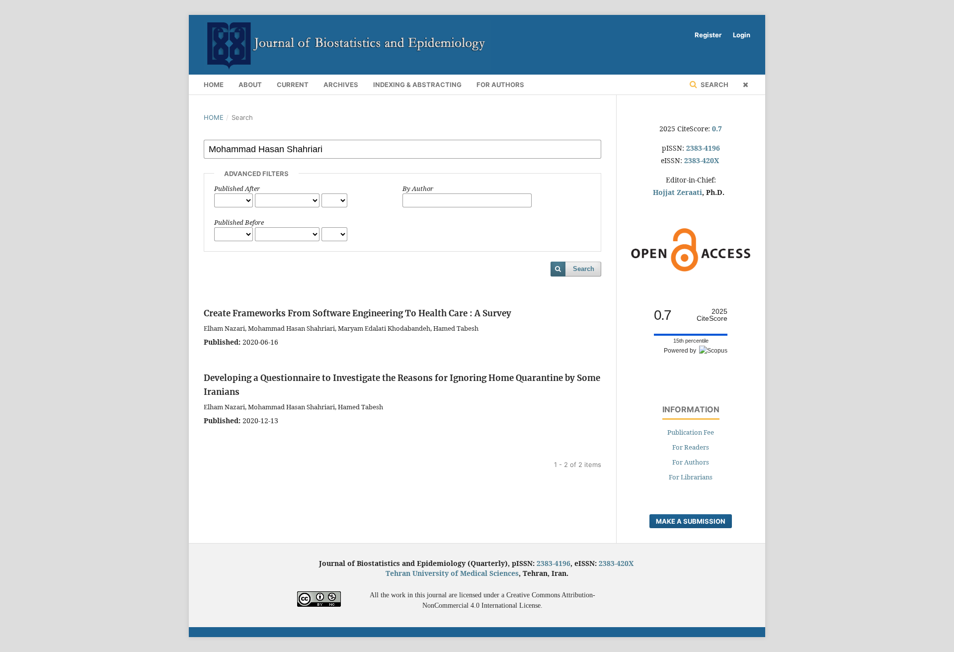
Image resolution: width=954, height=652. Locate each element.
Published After (237, 188)
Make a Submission (690, 521)
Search (713, 85)
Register (708, 35)
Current (293, 85)
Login (741, 35)
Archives (340, 85)
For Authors (500, 85)
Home (214, 85)
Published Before (239, 222)
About (250, 85)
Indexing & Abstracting (417, 85)
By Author (417, 188)
